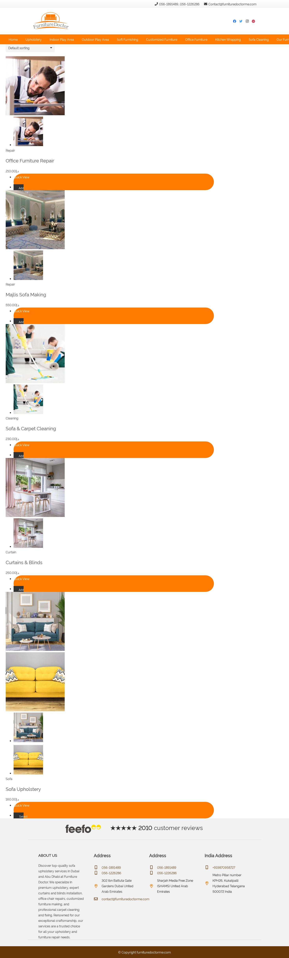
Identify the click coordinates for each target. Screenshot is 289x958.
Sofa (9, 779)
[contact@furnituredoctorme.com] (98, 899)
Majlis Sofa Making (26, 294)
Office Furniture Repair (30, 160)
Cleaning (12, 418)
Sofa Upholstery (23, 789)
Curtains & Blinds (24, 562)
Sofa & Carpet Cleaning (31, 428)
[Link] (50, 15)
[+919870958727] (209, 867)
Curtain (11, 552)
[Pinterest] (253, 21)
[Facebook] (234, 21)
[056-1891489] (98, 867)
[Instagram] (247, 21)
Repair (10, 150)
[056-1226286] (98, 873)
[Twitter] (241, 21)
